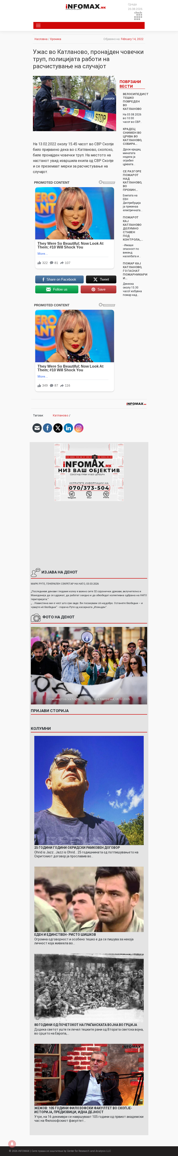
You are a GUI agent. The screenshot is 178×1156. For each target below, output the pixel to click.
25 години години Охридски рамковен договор (77, 847)
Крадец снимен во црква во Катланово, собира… (132, 136)
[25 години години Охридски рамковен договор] (89, 790)
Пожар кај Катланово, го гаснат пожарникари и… (135, 271)
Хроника (55, 39)
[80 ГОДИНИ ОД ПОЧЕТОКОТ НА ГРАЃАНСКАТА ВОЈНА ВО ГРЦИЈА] (89, 987)
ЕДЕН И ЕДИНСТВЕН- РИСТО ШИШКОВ (65, 934)
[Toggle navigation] (38, 25)
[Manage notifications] (12, 1144)
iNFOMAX (23, 1151)
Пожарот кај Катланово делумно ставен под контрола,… (133, 228)
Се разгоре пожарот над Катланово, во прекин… (132, 181)
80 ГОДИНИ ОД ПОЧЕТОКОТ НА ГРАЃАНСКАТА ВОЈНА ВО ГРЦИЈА (85, 1025)
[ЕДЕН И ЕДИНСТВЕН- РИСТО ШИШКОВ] (89, 899)
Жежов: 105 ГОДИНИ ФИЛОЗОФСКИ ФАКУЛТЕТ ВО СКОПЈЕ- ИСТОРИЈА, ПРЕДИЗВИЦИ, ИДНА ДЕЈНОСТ (83, 1110)
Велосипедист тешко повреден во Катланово (136, 101)
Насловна (41, 39)
